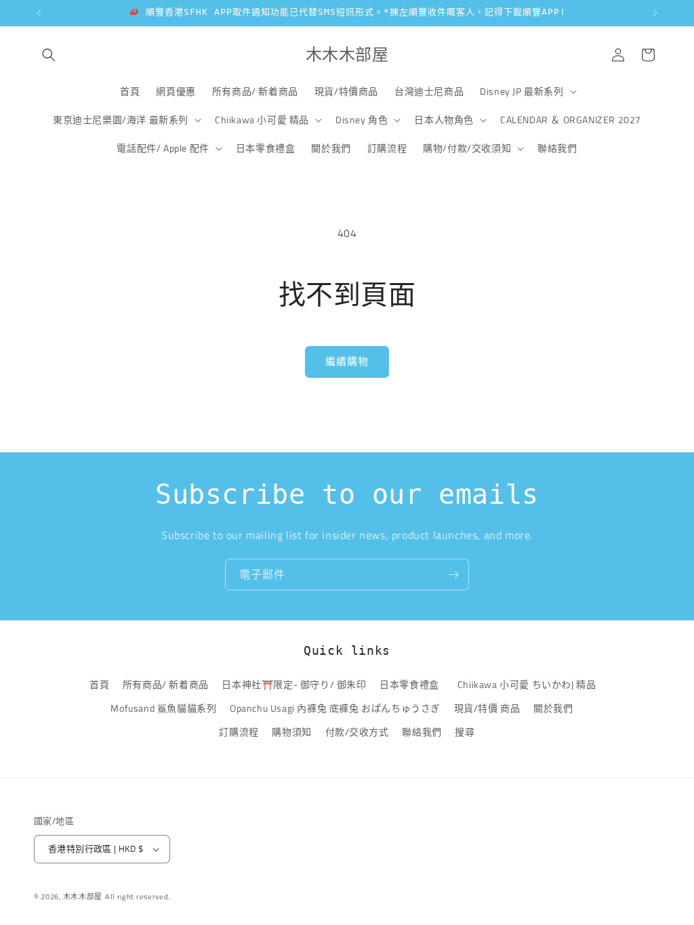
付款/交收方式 (357, 732)
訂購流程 (238, 732)
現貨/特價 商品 (487, 708)
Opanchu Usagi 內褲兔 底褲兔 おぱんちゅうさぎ (335, 708)
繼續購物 (347, 361)
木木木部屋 (83, 896)
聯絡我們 (421, 732)
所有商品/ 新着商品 (166, 684)
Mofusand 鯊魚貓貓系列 (163, 708)
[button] (49, 55)
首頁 (99, 684)
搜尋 (464, 732)
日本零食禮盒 (409, 684)
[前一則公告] (39, 13)
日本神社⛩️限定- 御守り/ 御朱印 (294, 684)
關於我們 (553, 708)
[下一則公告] (655, 13)
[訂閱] (453, 574)
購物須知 (291, 732)
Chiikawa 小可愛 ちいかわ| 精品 (528, 684)
